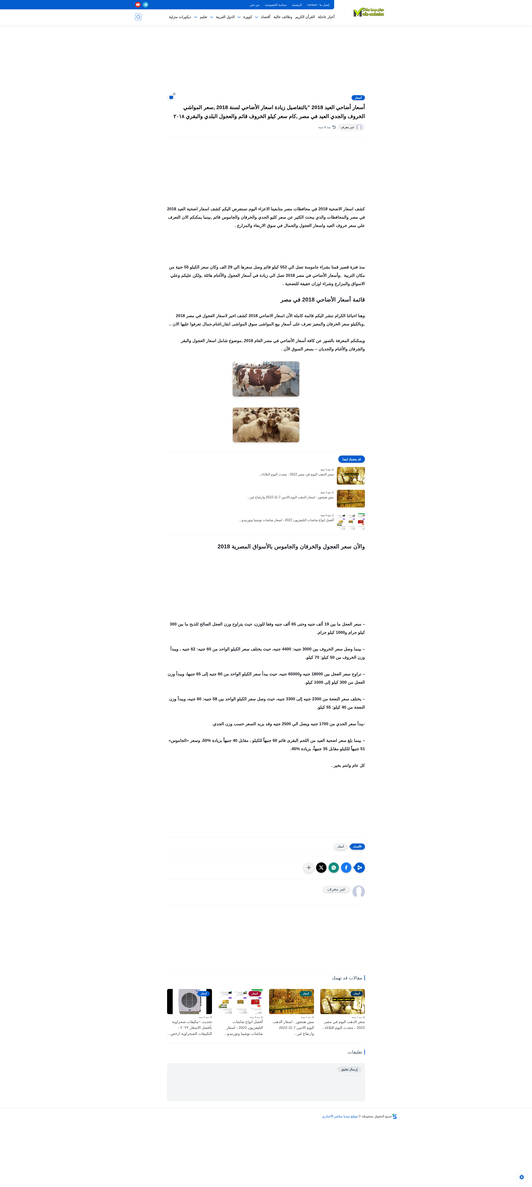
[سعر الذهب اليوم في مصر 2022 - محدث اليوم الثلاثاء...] (351, 476)
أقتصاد (265, 17)
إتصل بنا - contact (318, 4)
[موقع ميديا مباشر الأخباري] (368, 12)
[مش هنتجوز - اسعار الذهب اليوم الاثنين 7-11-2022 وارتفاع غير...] (351, 498)
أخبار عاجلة (326, 17)
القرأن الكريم (305, 17)
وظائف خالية (282, 17)
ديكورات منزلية (180, 17)
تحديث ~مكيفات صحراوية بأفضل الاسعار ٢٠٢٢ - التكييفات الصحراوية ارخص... (189, 1028)
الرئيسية (297, 4)
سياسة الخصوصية (276, 4)
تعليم (203, 17)
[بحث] (138, 17)
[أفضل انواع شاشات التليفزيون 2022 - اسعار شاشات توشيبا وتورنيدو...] (351, 521)
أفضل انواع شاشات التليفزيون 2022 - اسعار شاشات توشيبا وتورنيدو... (286, 520)
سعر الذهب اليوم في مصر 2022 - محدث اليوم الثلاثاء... (296, 474)
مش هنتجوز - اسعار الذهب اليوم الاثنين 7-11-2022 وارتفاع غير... (290, 497)
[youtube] (138, 4)
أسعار (358, 97)
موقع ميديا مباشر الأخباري (340, 1116)
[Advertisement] (266, 62)
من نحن (255, 4)
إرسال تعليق (349, 1069)
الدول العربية (225, 17)
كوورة (247, 17)
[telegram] (145, 4)
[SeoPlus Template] (394, 1116)
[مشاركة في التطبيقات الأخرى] (309, 867)
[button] (346, 867)
